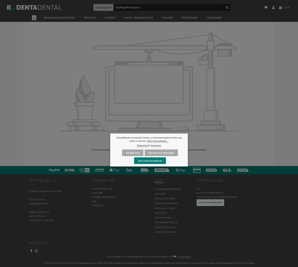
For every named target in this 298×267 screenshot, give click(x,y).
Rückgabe (97, 193)
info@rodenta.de (38, 203)
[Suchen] (227, 7)
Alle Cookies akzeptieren (150, 160)
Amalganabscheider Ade (168, 189)
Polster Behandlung (166, 222)
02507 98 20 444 (37, 199)
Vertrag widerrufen (210, 202)
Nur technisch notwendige (161, 152)
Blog (159, 180)
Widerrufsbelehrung (104, 197)
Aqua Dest (160, 194)
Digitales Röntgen (165, 198)
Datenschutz (143, 145)
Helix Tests (161, 213)
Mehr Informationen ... (157, 141)
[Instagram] (36, 251)
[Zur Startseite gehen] (34, 7)
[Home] (34, 17)
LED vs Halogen (163, 217)
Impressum (98, 205)
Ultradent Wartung (166, 232)
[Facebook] (31, 251)
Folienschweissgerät (166, 203)
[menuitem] (117, 189)
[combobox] (168, 7)
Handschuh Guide (165, 208)
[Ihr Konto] (273, 7)
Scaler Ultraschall (165, 227)
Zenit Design (185, 256)
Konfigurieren (133, 152)
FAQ (198, 189)
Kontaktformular (102, 189)
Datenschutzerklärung (209, 193)
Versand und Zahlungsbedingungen (216, 197)
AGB (94, 201)
